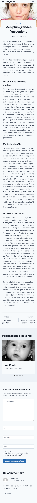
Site (5, 447)
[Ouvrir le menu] (33, 1)
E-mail (7, 437)
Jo (14, 36)
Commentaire (9, 401)
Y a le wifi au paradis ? (7, 320)
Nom (6, 428)
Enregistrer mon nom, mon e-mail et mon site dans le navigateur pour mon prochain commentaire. (19, 454)
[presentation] (18, 350)
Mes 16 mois (10, 365)
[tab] (14, 375)
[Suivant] (31, 357)
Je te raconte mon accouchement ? (28, 320)
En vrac (18, 23)
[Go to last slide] (5, 357)
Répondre (7, 493)
